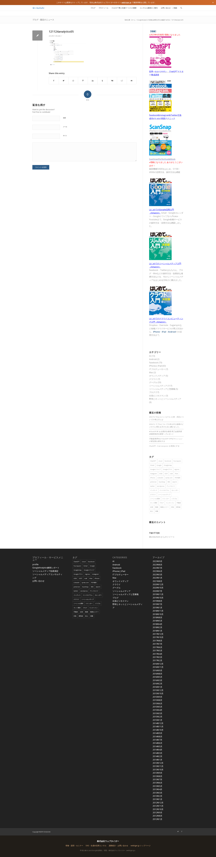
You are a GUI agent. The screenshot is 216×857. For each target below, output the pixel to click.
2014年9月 (157, 733)
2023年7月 (157, 568)
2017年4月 (157, 654)
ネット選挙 (153, 503)
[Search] (181, 8)
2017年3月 (157, 657)
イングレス (153, 490)
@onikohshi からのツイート (162, 536)
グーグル (153, 382)
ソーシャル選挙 (155, 499)
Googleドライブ (155, 469)
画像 (156, 511)
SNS (169, 482)
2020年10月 (158, 587)
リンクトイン (170, 503)
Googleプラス (167, 469)
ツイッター (165, 499)
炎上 (151, 511)
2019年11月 (158, 594)
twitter (152, 486)
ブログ (152, 392)
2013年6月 (157, 782)
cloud (160, 461)
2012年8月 (157, 815)
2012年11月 (158, 806)
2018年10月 (158, 614)
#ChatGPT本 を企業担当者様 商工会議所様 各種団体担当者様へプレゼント (165, 432)
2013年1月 (157, 799)
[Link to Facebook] (182, 831)
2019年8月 (157, 601)
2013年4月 (157, 789)
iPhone (152, 478)
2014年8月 (157, 736)
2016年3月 (157, 680)
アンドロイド (171, 486)
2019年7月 (157, 604)
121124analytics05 (61, 31)
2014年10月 (158, 730)
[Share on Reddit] (122, 80)
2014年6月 (157, 743)
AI (150, 356)
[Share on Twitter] (63, 80)
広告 (172, 507)
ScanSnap (162, 482)
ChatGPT (153, 461)
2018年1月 (157, 630)
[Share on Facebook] (54, 80)
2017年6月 (157, 647)
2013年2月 (157, 796)
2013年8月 (157, 776)
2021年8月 (157, 581)
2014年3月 (157, 753)
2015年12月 (158, 690)
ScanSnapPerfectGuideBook (162, 159)
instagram (153, 474)
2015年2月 (157, 716)
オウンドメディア (157, 375)
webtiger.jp (126, 2)
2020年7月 (157, 591)
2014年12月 (158, 723)
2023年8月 (157, 564)
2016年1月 (157, 687)
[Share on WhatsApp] (73, 80)
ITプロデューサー (157, 369)
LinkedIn (160, 478)
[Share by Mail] (131, 80)
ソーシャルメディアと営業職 (162, 389)
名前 (64, 118)
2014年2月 (157, 756)
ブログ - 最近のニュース (43, 19)
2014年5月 (157, 746)
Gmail (152, 465)
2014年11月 (158, 726)
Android (152, 359)
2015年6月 (157, 703)
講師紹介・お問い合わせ (118, 845)
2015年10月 (158, 693)
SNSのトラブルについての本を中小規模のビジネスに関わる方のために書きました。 (166, 425)
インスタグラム (164, 490)
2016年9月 (157, 670)
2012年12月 (158, 802)
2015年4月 (157, 710)
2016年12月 (158, 663)
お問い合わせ (38, 581)
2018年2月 (157, 627)
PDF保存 (177, 478)
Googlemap (168, 465)
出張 (151, 507)
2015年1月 (157, 720)
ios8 (171, 474)
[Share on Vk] (112, 80)
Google (159, 465)
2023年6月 (157, 571)
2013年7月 (157, 779)
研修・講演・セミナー (74, 845)
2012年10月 (158, 809)
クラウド (153, 379)
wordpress (160, 486)
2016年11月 (158, 667)
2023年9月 (157, 561)
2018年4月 (157, 624)
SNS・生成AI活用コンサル (96, 845)
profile (35, 564)
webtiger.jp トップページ (140, 845)
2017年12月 (158, 634)
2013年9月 (157, 772)
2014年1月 (157, 759)
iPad (176, 474)
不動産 (179, 503)
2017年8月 (157, 640)
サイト (65, 135)
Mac (151, 372)
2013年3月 (157, 792)
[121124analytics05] (37, 35)
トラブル (174, 499)
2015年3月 (157, 713)
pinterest (153, 482)
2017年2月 (157, 660)
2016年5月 (157, 677)
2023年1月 (157, 577)
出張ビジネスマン (157, 395)
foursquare (177, 461)
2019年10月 (158, 597)
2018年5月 (157, 620)
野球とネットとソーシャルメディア (165, 399)
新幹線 (178, 507)
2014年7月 (157, 739)
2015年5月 (157, 706)
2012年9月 (157, 812)
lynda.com (169, 478)
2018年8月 (157, 617)
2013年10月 (158, 769)
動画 (156, 507)
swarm (174, 482)
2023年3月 (157, 574)
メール (65, 127)
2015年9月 (157, 696)
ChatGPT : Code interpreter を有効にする (164, 446)
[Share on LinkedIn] (93, 80)
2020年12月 (158, 584)
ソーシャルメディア (158, 385)
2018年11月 (158, 610)
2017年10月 (158, 637)
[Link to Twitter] (178, 831)
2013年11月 (158, 766)
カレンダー (175, 490)
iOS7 (166, 474)
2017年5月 (157, 650)
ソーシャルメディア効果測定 (45, 571)
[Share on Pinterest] (83, 80)
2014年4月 (157, 749)
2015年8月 (157, 700)
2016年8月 (157, 673)
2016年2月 (157, 683)
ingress (176, 469)
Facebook (153, 362)
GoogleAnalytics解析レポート (45, 567)
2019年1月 (157, 607)
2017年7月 (157, 644)
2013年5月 (157, 786)
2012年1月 (157, 819)
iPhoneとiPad (155, 365)
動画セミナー (164, 507)
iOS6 (160, 474)
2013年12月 (158, 763)
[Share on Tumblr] (102, 80)
